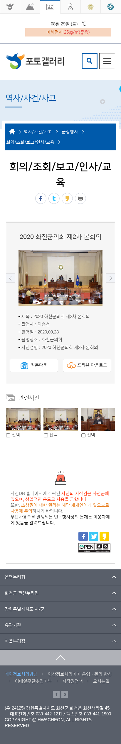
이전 (10, 278)
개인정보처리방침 (21, 674)
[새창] (10, 6)
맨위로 (60, 657)
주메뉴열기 (107, 61)
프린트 (80, 198)
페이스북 (40, 198)
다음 (110, 278)
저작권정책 (72, 681)
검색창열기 (90, 61)
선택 (16, 434)
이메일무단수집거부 (33, 681)
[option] (60, 278)
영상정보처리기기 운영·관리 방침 (80, 674)
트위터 (54, 198)
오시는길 (101, 681)
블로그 (64, 694)
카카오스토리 (67, 198)
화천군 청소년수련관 (35, 61)
